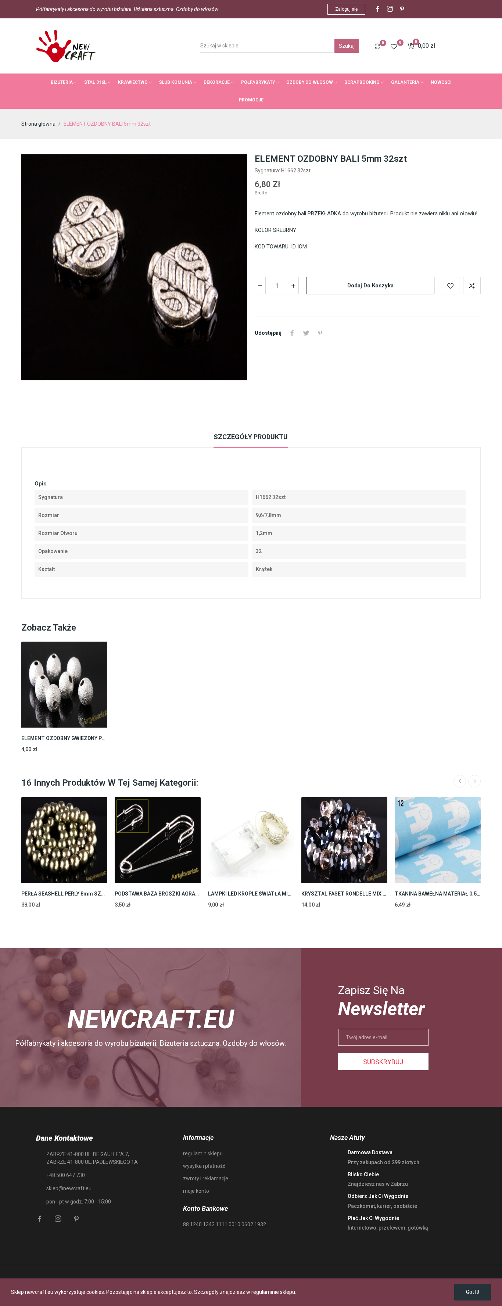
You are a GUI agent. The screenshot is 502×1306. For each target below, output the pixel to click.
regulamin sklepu (203, 1153)
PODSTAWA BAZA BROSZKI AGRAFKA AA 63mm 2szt (158, 894)
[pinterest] (402, 9)
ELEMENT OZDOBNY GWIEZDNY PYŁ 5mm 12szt (64, 738)
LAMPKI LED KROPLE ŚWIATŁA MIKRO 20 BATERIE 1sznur (251, 894)
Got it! (472, 1292)
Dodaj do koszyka (370, 285)
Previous (459, 781)
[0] (377, 46)
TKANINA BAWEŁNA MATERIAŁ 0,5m (438, 894)
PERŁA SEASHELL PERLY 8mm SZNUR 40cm (64, 894)
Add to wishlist (450, 285)
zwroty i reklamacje (205, 1178)
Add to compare (472, 285)
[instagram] (390, 9)
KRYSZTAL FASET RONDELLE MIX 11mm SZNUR (344, 894)
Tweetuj (306, 332)
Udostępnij (292, 332)
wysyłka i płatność (204, 1166)
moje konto (196, 1191)
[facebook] (377, 9)
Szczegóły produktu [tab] (251, 437)
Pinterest (320, 332)
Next (474, 781)
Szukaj (347, 46)
